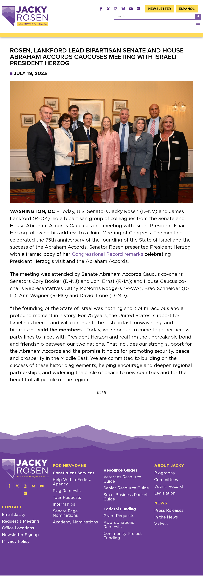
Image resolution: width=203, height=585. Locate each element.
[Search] (198, 16)
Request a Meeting (20, 521)
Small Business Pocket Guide (125, 497)
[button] (197, 23)
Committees (166, 480)
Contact (12, 507)
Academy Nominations (75, 522)
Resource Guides (120, 470)
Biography (164, 473)
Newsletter (159, 8)
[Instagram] (115, 8)
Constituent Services (73, 473)
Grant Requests (118, 516)
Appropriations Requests (118, 525)
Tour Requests (67, 498)
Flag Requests (67, 491)
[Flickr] (138, 8)
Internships (64, 504)
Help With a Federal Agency (72, 482)
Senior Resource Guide (126, 488)
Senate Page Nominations (65, 513)
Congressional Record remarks (107, 254)
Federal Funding (119, 509)
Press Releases (168, 511)
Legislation (165, 493)
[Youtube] (130, 8)
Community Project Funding (122, 536)
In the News (166, 517)
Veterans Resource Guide (122, 479)
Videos (161, 524)
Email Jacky (13, 515)
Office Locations (18, 528)
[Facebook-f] (100, 8)
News (160, 503)
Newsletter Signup (20, 535)
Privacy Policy (16, 542)
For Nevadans (69, 466)
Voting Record (168, 487)
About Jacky (169, 466)
